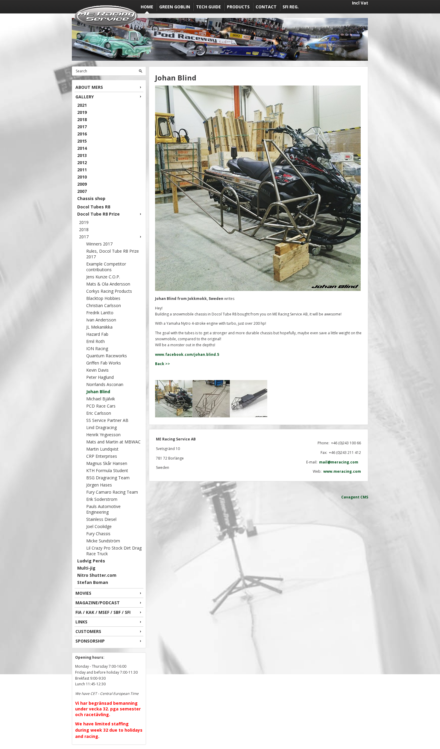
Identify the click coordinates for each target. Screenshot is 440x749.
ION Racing (97, 348)
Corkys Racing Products (109, 291)
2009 (82, 184)
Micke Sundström (103, 541)
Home (147, 7)
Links (81, 622)
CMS (364, 497)
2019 (82, 112)
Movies (83, 593)
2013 (82, 155)
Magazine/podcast (97, 602)
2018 (82, 119)
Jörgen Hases (99, 485)
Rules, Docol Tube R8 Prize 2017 (112, 254)
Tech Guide (208, 7)
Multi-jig (86, 568)
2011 (82, 170)
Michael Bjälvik (100, 399)
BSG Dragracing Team (108, 477)
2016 (82, 134)
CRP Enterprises (101, 456)
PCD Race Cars (101, 406)
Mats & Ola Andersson (108, 284)
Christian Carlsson (103, 305)
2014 (82, 148)
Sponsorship (90, 641)
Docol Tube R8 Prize (98, 214)
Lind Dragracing (101, 427)
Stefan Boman (92, 582)
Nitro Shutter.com (96, 575)
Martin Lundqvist (102, 449)
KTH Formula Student (107, 470)
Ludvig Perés (91, 561)
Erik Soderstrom (101, 499)
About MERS (89, 87)
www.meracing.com (342, 471)
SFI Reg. (291, 7)
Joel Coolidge (99, 526)
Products (238, 7)
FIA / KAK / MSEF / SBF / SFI (103, 612)
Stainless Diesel (101, 519)
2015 (82, 141)
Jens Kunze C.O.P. (103, 277)
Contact (266, 7)
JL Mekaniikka (99, 327)
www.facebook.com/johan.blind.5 (187, 354)
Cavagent (350, 497)
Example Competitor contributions (106, 266)
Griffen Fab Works (103, 363)
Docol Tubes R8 (93, 207)
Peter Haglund (100, 377)
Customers (88, 631)
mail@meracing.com (340, 462)
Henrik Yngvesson (103, 434)
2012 (82, 162)
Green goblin (174, 7)
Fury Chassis (98, 533)
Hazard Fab (97, 334)
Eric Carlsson (98, 413)
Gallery (84, 97)
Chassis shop (91, 198)
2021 (82, 105)
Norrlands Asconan (104, 384)
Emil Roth (95, 341)
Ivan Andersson (101, 320)
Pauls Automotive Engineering (103, 509)
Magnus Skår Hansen (106, 463)
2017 (82, 126)
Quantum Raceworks (106, 356)
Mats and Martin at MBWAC (113, 442)
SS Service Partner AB (107, 420)
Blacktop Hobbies (103, 298)
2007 (82, 191)
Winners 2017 (99, 244)
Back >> (162, 363)
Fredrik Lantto (99, 312)
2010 (82, 177)
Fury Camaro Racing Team (112, 492)
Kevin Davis (97, 370)
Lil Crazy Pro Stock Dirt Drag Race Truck (114, 550)
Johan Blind (98, 391)
